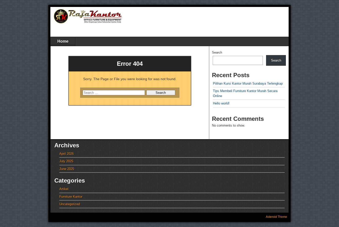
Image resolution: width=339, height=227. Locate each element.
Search (217, 52)
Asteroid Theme (276, 217)
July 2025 (66, 161)
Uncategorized (69, 204)
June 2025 (66, 169)
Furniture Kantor (70, 196)
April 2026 (66, 154)
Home (62, 41)
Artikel (63, 189)
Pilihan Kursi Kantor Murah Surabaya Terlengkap (248, 83)
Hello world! (221, 103)
